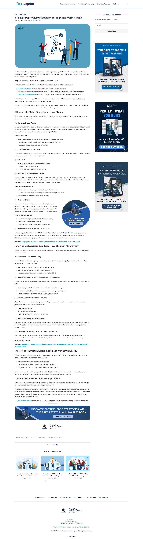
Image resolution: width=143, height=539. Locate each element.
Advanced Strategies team (26, 389)
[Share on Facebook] (50, 445)
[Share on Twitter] (52, 445)
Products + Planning (67, 4)
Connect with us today (24, 400)
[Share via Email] (56, 445)
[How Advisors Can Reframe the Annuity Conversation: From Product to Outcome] (27, 463)
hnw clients (41, 437)
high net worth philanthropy (25, 437)
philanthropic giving (54, 437)
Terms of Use (66, 527)
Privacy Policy (57, 527)
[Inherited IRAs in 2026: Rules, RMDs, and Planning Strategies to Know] (77, 463)
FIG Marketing (25, 20)
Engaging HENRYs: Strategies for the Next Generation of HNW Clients (51, 242)
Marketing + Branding (86, 4)
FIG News (116, 4)
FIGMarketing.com (71, 521)
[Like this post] (48, 445)
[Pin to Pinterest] (54, 445)
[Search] (127, 4)
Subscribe (112, 31)
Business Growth (103, 4)
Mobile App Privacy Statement (81, 527)
